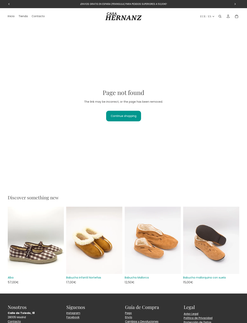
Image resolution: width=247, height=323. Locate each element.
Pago (128, 313)
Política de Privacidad (198, 318)
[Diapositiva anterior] (13, 240)
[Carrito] (236, 16)
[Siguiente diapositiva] (58, 240)
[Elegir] (57, 267)
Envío (128, 317)
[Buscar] (220, 16)
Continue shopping (123, 116)
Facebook (73, 317)
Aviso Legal (191, 314)
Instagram (73, 313)
